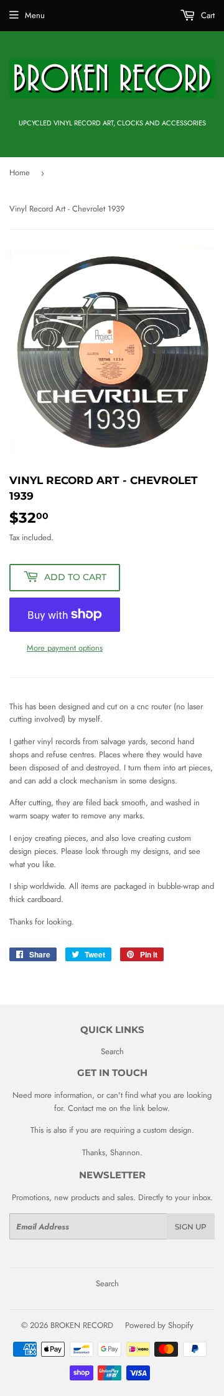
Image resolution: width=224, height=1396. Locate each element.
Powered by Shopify (159, 1325)
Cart (206, 15)
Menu (35, 15)
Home (19, 172)
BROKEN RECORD (81, 1325)
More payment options (65, 648)
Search (112, 1051)
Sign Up (191, 1226)
